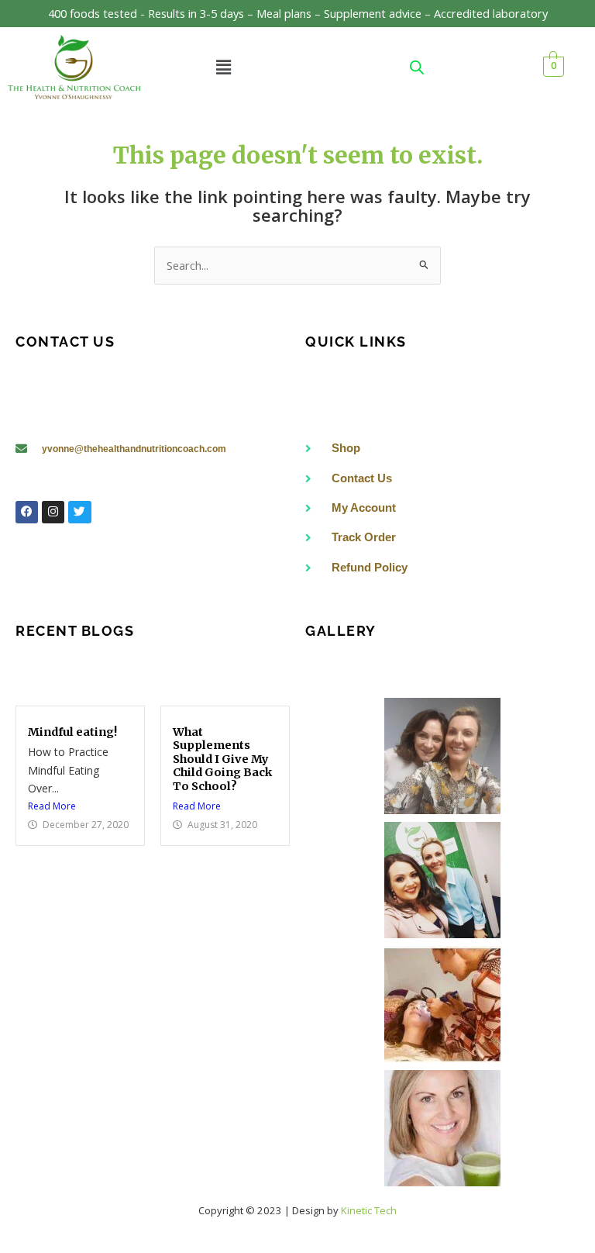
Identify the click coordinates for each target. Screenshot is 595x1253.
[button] (223, 66)
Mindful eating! (72, 732)
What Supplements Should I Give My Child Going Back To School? (222, 759)
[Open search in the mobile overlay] (417, 67)
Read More (52, 806)
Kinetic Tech (369, 1210)
